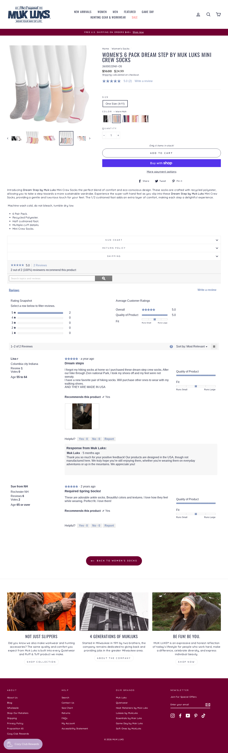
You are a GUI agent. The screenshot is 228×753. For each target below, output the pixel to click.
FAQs (65, 718)
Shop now (186, 661)
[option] (114, 32)
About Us (12, 697)
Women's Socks (120, 48)
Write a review (144, 81)
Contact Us (68, 702)
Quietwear (122, 702)
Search (65, 697)
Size (105, 97)
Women (102, 12)
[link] (118, 81)
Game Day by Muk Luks (129, 723)
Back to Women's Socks (116, 560)
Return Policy (114, 248)
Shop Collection (41, 661)
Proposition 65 (15, 728)
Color (114, 111)
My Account (68, 723)
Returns (66, 713)
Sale (135, 17)
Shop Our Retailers (17, 713)
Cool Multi (126, 119)
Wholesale (13, 707)
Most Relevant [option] (195, 346)
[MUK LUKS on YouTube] (188, 716)
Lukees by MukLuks (127, 713)
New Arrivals (83, 12)
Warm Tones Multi (135, 119)
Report (109, 438)
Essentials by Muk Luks (129, 718)
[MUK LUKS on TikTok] (203, 716)
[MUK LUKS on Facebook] (180, 716)
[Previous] (9, 138)
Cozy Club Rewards (18, 733)
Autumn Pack (145, 119)
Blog (9, 702)
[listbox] (195, 346)
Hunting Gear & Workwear (108, 17)
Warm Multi (116, 119)
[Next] (88, 138)
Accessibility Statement (75, 728)
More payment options (162, 171)
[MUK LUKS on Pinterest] (196, 716)
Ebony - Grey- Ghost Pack (107, 119)
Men (115, 12)
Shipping (107, 74)
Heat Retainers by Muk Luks (132, 707)
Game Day (148, 12)
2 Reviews (41, 265)
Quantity (109, 128)
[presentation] (82, 416)
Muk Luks (121, 697)
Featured (130, 12)
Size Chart (114, 240)
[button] (17, 265)
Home (105, 48)
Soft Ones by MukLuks (128, 728)
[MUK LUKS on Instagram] (172, 716)
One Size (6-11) (115, 103)
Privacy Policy (15, 723)
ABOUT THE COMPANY (114, 658)
